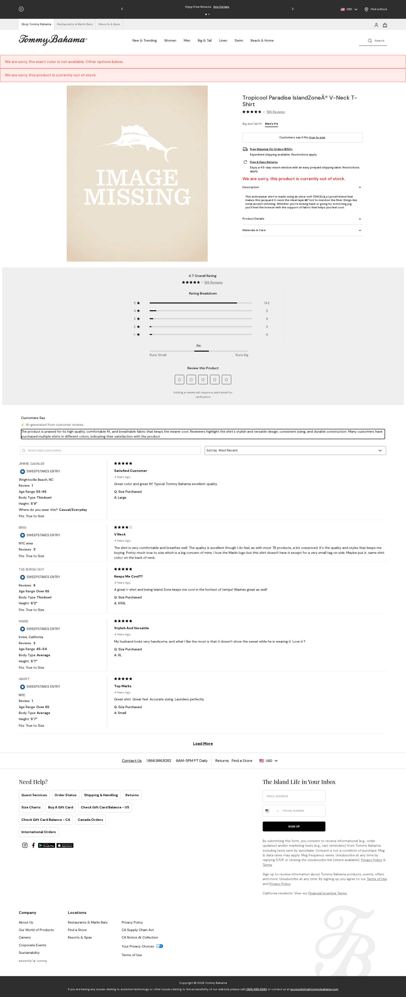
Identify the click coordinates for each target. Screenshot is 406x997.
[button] (206, 14)
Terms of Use (377, 879)
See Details (221, 7)
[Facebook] (34, 844)
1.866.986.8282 (256, 989)
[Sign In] (376, 24)
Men (187, 40)
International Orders (38, 832)
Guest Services (34, 795)
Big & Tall (205, 40)
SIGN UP (294, 826)
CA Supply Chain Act (138, 930)
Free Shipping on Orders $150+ (271, 149)
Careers (25, 937)
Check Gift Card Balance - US (105, 807)
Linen (223, 40)
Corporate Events (32, 945)
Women (170, 40)
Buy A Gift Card (60, 807)
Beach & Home (262, 40)
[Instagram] (25, 844)
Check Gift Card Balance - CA (45, 820)
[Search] (373, 40)
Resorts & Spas (80, 937)
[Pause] (21, 9)
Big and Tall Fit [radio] (252, 124)
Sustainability (29, 952)
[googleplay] (47, 844)
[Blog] (33, 960)
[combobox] (271, 811)
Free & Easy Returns (264, 162)
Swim (239, 40)
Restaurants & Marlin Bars (88, 922)
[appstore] (65, 844)
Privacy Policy (371, 860)
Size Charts (31, 807)
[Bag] (385, 24)
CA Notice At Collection (140, 937)
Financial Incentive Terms (327, 893)
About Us (26, 922)
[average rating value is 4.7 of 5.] (253, 112)
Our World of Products (36, 930)
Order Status (66, 795)
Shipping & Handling (101, 795)
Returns (132, 795)
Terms (267, 865)
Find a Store (77, 930)
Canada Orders (90, 820)
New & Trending (145, 40)
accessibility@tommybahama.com (314, 989)
